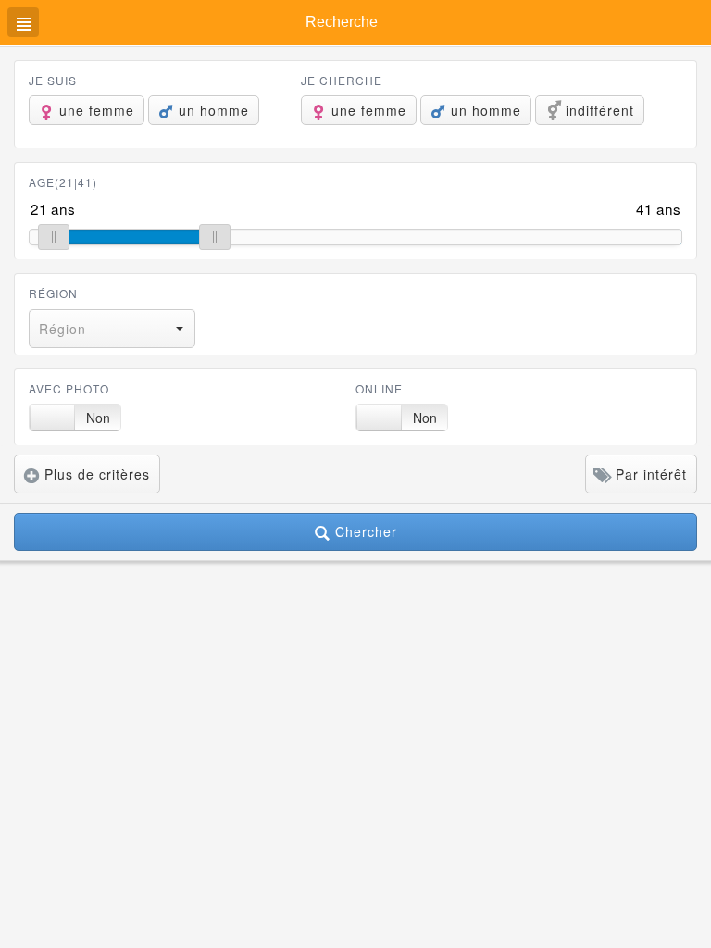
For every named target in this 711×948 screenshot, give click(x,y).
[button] (112, 328)
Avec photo (69, 388)
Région (53, 293)
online (379, 388)
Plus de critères (95, 474)
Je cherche (341, 80)
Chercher (364, 531)
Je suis (53, 80)
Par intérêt (649, 474)
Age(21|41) (63, 182)
